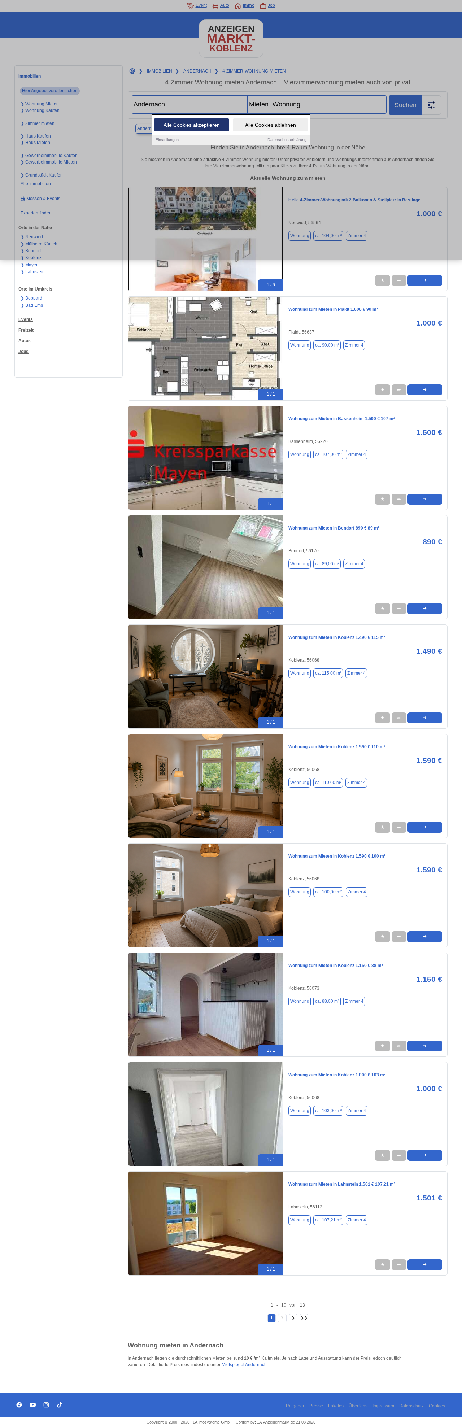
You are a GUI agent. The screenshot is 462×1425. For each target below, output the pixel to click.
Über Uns (358, 1405)
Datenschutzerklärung (286, 140)
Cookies (437, 1405)
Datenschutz (411, 1405)
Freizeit (26, 330)
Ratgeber (295, 1405)
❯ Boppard (31, 298)
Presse (316, 1405)
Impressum (383, 1405)
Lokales (336, 1405)
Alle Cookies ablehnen (270, 125)
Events (25, 319)
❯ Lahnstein (33, 271)
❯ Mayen (30, 264)
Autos (24, 340)
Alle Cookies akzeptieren (192, 125)
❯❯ (304, 1317)
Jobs (23, 351)
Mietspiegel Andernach (244, 1364)
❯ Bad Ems (32, 305)
